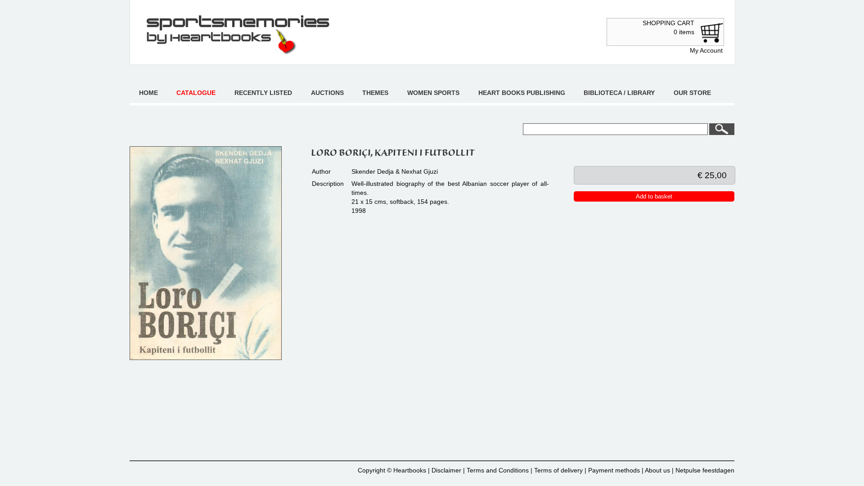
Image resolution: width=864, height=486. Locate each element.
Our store (692, 92)
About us (657, 470)
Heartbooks (409, 470)
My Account (706, 50)
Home (148, 92)
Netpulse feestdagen (704, 470)
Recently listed (263, 92)
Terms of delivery (558, 470)
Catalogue (196, 92)
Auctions (327, 92)
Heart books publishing (521, 92)
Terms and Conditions (498, 470)
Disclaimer (446, 470)
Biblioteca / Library (619, 92)
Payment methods (614, 470)
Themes (375, 92)
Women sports (433, 92)
